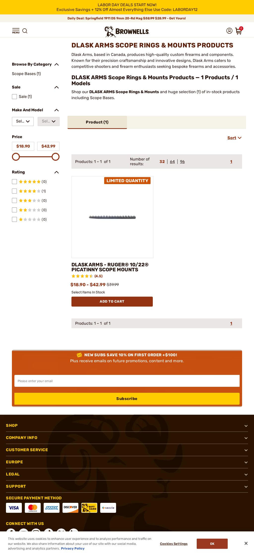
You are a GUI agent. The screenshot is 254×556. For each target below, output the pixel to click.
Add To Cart (112, 301)
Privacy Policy (73, 548)
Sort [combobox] (231, 137)
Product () (97, 122)
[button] (16, 31)
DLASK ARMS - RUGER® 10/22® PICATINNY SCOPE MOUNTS (110, 267)
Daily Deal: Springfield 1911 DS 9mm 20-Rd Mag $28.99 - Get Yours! (127, 18)
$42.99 (48, 146)
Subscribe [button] (127, 398)
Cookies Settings (174, 544)
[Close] (246, 543)
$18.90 (23, 146)
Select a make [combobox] (20, 122)
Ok (212, 544)
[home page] (127, 31)
